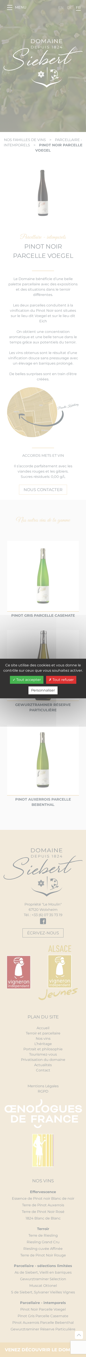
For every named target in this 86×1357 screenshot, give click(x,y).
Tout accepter (28, 680)
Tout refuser (63, 680)
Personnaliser (43, 690)
